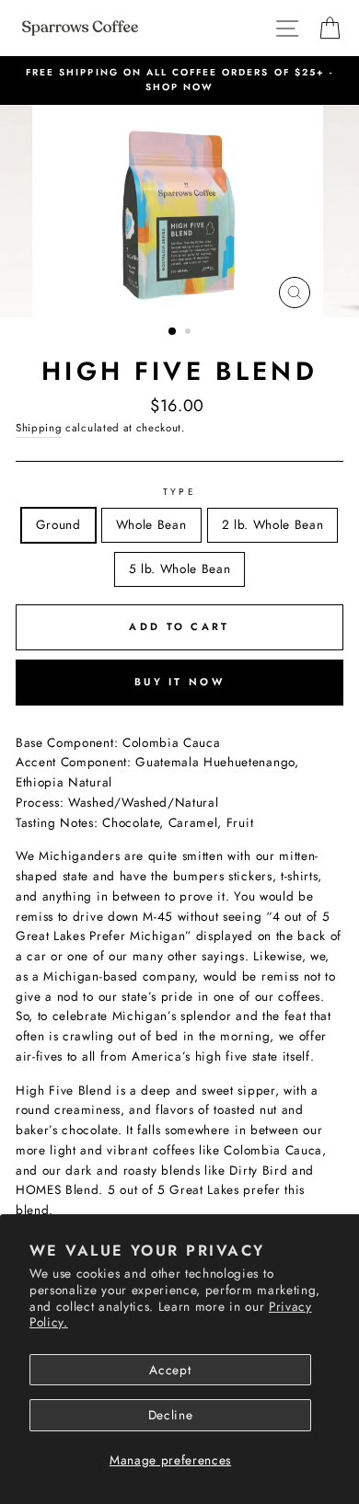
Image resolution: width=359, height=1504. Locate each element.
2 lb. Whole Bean (273, 524)
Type (179, 492)
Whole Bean (151, 524)
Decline (170, 1415)
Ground (58, 524)
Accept (170, 1369)
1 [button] (173, 332)
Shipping (39, 427)
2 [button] (189, 333)
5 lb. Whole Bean (180, 568)
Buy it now (179, 681)
